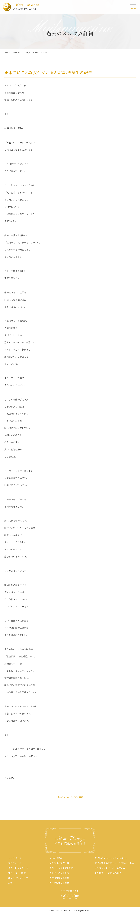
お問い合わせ (114, 873)
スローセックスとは (18, 868)
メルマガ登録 (55, 858)
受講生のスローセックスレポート (111, 858)
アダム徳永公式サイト (25, 7)
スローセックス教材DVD (61, 868)
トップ (7, 52)
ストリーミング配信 (59, 873)
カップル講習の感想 (59, 882)
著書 (10, 882)
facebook (70, 896)
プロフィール (14, 863)
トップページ (14, 858)
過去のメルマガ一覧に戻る (70, 797)
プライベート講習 (17, 873)
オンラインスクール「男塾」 (109, 868)
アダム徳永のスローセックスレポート (113, 863)
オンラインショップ (18, 878)
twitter (63, 896)
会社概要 (99, 873)
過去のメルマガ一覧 (21, 52)
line (76, 896)
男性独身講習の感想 (59, 878)
